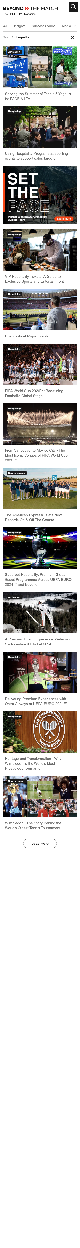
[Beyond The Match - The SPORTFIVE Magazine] (30, 11)
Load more (40, 843)
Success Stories (43, 26)
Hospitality (14, 111)
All (5, 26)
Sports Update (16, 472)
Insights (19, 26)
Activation (14, 51)
